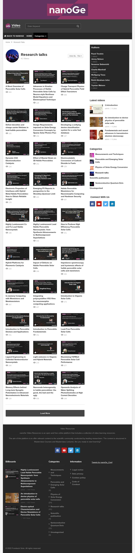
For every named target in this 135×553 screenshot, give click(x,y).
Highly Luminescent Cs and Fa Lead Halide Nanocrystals (16, 227)
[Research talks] (92, 174)
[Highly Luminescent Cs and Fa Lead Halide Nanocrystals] (17, 215)
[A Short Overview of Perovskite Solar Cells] (17, 77)
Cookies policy (79, 478)
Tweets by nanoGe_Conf (102, 462)
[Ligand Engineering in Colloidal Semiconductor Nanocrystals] (17, 347)
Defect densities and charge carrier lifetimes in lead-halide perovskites (17, 127)
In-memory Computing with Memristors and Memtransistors (16, 298)
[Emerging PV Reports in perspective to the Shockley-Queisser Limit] (45, 179)
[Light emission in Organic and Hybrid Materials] (45, 347)
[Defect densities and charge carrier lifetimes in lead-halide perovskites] (17, 115)
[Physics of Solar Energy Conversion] (92, 168)
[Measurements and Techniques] (92, 155)
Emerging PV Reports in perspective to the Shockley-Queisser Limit (44, 191)
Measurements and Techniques (109, 154)
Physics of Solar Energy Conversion (111, 167)
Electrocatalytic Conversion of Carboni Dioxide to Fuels (71, 160)
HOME (29, 36)
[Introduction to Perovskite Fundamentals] (45, 319)
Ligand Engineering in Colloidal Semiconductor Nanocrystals (17, 359)
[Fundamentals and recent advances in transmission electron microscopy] (96, 135)
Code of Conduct (76, 483)
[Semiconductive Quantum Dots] (92, 184)
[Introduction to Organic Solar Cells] (73, 286)
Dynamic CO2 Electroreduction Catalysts (13, 160)
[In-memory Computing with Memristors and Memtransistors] (17, 286)
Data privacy (77, 474)
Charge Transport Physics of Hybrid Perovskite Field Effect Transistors (72, 89)
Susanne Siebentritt (100, 64)
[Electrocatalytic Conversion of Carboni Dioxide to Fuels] (73, 148)
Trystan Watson (98, 85)
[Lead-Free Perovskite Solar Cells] (73, 319)
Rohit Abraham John (100, 80)
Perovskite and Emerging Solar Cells (57, 485)
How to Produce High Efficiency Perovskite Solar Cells (70, 227)
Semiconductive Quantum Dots (109, 183)
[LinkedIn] (112, 203)
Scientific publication (99, 178)
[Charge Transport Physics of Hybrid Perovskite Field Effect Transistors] (73, 77)
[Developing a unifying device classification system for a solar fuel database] (73, 115)
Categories (39, 36)
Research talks (102, 173)
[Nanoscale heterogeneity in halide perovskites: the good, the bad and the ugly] (45, 378)
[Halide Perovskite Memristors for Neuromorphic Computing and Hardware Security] (73, 179)
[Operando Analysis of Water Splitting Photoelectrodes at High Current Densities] (73, 378)
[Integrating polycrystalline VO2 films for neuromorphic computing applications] (45, 286)
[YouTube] (99, 203)
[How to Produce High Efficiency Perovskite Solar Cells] (73, 215)
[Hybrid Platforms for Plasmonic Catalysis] (17, 253)
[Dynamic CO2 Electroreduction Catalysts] (17, 148)
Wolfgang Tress (98, 75)
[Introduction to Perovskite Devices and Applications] (17, 319)
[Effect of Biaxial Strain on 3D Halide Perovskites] (45, 148)
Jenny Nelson (97, 59)
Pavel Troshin (97, 54)
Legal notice (77, 470)
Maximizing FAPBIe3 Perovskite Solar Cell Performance (70, 359)
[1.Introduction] (96, 109)
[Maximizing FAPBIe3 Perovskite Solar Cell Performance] (73, 347)
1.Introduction (111, 105)
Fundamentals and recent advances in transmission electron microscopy (116, 133)
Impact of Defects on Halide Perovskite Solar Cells (43, 265)
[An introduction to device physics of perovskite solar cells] (96, 122)
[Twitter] (105, 203)
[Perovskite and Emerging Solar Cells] (92, 162)
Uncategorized (96, 188)
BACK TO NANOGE (15, 36)
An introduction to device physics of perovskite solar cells (116, 120)
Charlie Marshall (98, 69)
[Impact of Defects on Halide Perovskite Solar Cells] (45, 253)
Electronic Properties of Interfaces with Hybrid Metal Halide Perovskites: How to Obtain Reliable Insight (17, 193)
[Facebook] (92, 203)
